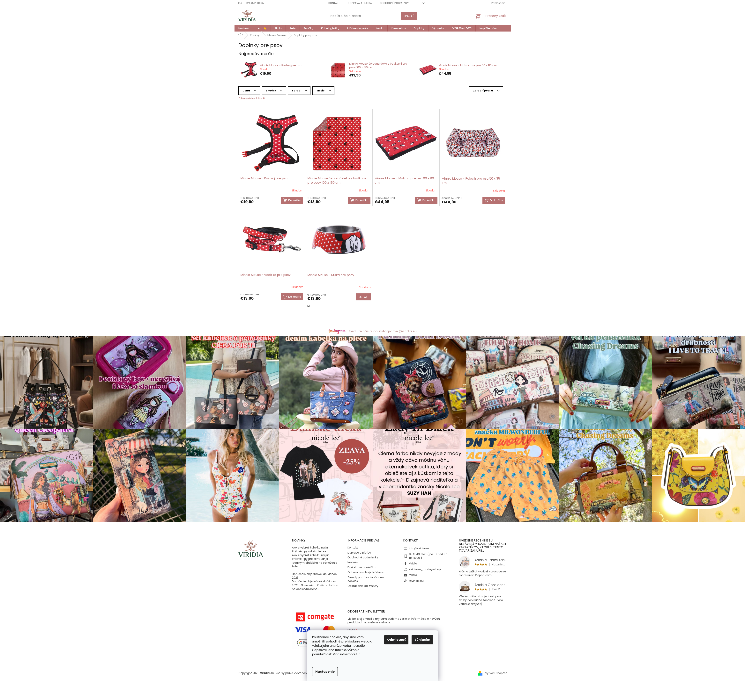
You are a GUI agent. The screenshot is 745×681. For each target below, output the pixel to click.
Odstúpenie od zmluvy (362, 586)
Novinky (352, 562)
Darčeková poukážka (361, 567)
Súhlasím (422, 639)
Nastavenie (325, 671)
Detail (363, 297)
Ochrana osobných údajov (365, 572)
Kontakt (334, 3)
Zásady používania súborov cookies (365, 579)
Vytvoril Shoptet (496, 673)
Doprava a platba (360, 3)
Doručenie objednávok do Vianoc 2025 (314, 576)
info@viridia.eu (419, 548)
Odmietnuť (396, 639)
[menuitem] (244, 28)
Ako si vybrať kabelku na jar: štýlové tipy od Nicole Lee (310, 549)
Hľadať (409, 16)
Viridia (413, 563)
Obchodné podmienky (394, 3)
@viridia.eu (416, 581)
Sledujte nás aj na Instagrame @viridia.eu (382, 331)
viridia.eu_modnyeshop (425, 569)
